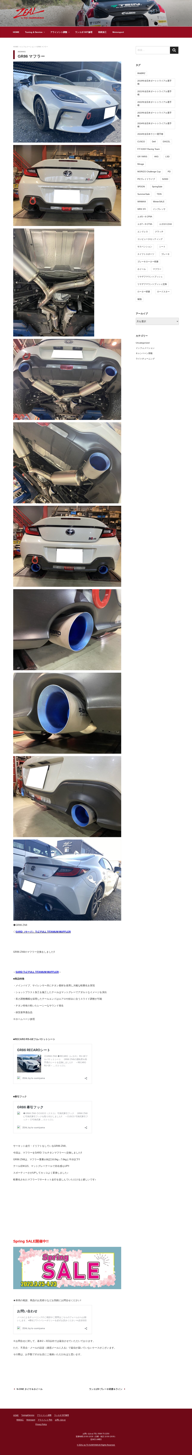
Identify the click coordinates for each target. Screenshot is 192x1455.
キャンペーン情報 (144, 353)
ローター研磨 (143, 291)
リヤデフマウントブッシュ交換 (152, 284)
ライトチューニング (145, 358)
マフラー (157, 269)
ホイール (141, 269)
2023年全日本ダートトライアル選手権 (154, 114)
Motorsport (118, 32)
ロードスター (163, 291)
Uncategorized (143, 343)
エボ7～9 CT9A (144, 224)
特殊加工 (102, 32)
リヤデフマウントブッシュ (150, 276)
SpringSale (157, 186)
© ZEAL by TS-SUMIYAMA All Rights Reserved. (96, 1445)
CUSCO (141, 141)
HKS (156, 156)
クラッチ (159, 231)
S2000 (165, 179)
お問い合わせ (60, 1420)
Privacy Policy (41, 1424)
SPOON (141, 186)
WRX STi (141, 209)
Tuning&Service (27, 1415)
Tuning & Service (33, 32)
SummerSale (143, 194)
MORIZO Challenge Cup (149, 171)
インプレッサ (159, 209)
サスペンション (144, 246)
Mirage (140, 164)
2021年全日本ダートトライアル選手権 (154, 93)
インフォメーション (145, 348)
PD (169, 171)
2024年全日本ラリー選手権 (150, 134)
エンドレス (142, 231)
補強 (139, 299)
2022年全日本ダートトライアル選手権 (154, 103)
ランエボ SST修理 (83, 32)
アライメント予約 (45, 1420)
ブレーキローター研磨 (147, 261)
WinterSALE (158, 201)
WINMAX (141, 201)
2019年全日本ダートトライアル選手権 (154, 82)
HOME (16, 32)
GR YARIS (142, 156)
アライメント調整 (58, 32)
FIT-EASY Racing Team (148, 149)
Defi (154, 141)
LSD (167, 156)
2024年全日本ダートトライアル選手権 (154, 125)
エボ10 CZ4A (165, 224)
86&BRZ (141, 73)
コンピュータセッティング (150, 239)
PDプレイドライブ (146, 179)
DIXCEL (166, 141)
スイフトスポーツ (145, 254)
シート (162, 246)
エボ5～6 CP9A (144, 216)
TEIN (159, 194)
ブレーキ (165, 254)
